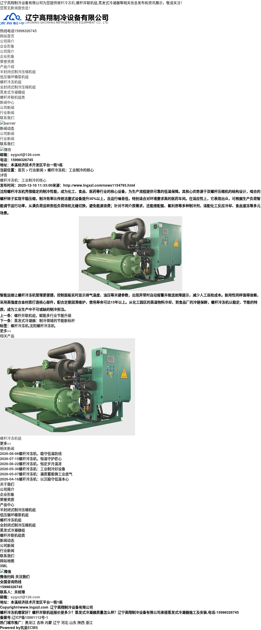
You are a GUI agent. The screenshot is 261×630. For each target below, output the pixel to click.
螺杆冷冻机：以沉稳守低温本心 (34, 478)
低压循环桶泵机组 (14, 76)
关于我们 (7, 484)
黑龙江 (30, 622)
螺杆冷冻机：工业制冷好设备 (32, 468)
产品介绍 (7, 66)
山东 (72, 622)
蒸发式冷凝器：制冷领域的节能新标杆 (44, 320)
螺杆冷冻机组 (10, 81)
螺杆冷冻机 (66, 2)
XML (4, 565)
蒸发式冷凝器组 (12, 91)
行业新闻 (7, 112)
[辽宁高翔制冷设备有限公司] (54, 18)
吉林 (40, 622)
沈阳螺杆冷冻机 (42, 325)
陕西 (81, 622)
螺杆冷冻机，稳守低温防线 (31, 453)
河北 (64, 622)
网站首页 (7, 35)
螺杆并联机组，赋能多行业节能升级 (42, 315)
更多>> (5, 330)
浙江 (89, 622)
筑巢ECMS (29, 627)
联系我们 (7, 117)
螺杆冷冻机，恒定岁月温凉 (31, 463)
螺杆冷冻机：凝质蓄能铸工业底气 (36, 473)
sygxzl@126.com (25, 154)
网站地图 (7, 560)
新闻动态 (7, 540)
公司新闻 (7, 107)
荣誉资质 (7, 61)
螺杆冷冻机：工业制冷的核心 (70, 169)
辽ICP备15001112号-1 (30, 617)
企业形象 (7, 46)
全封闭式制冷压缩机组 (18, 86)
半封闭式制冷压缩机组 (18, 71)
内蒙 (48, 622)
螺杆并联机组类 (12, 97)
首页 (21, 169)
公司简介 (7, 40)
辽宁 (56, 622)
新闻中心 (7, 102)
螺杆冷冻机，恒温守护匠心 (31, 458)
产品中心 (7, 504)
